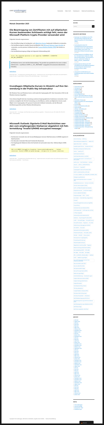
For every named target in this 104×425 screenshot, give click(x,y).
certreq (90, 162)
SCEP (75, 257)
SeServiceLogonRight (79, 273)
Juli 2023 (76, 338)
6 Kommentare (16, 113)
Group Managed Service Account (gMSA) (83, 202)
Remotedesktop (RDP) (79, 250)
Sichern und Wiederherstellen (81, 106)
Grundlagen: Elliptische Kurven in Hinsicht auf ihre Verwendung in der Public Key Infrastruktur (39, 87)
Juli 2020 (76, 385)
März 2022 (76, 355)
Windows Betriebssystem (80, 115)
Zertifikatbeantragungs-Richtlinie (81, 298)
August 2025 (77, 321)
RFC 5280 (76, 252)
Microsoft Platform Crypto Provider (53, 45)
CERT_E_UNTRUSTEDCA (84, 164)
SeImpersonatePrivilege (79, 268)
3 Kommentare (44, 76)
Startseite (60, 11)
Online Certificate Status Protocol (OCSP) (83, 97)
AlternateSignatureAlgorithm (80, 141)
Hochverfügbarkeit (78, 94)
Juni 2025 (76, 324)
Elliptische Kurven (41, 74)
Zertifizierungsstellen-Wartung (81, 125)
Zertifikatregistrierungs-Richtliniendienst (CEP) (83, 301)
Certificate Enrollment (79, 153)
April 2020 (76, 390)
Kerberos (76, 217)
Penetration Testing (78, 100)
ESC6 (87, 195)
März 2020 (76, 391)
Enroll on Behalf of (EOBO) (80, 192)
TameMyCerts (77, 110)
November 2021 (77, 361)
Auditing (85, 143)
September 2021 (78, 364)
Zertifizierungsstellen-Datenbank (82, 122)
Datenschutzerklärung (88, 11)
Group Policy (77, 205)
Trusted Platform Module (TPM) (47, 47)
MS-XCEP (82, 227)
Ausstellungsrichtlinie (79, 146)
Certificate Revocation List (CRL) (81, 156)
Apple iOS (91, 141)
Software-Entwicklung (79, 109)
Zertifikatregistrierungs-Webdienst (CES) (83, 304)
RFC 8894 (87, 252)
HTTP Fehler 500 (77, 210)
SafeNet (91, 255)
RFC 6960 (81, 252)
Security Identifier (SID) (79, 265)
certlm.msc (76, 162)
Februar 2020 (77, 393)
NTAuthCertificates (78, 232)
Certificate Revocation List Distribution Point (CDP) (83, 159)
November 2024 (78, 330)
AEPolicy (84, 138)
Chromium (76, 167)
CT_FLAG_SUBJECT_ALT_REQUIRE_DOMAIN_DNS (85, 174)
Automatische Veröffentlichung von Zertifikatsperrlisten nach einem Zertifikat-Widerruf (84, 73)
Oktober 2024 (77, 332)
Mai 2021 (76, 370)
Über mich (68, 11)
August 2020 (77, 384)
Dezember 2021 (77, 360)
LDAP (75, 220)
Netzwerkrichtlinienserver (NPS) (81, 230)
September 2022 (78, 348)
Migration (85, 222)
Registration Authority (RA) (80, 245)
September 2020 (78, 382)
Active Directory (78, 86)
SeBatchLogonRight (82, 257)
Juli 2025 (76, 323)
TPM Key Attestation (78, 288)
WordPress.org (77, 409)
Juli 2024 (76, 333)
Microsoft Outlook (49, 158)
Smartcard (76, 107)
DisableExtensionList (78, 183)
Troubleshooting (22, 74)
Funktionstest (77, 91)
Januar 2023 (77, 342)
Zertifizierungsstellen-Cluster (81, 121)
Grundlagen (21, 112)
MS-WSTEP (76, 227)
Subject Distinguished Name (80, 280)
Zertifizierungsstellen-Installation (82, 124)
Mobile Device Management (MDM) (82, 225)
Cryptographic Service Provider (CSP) (82, 169)
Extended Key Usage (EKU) (86, 197)
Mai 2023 (76, 339)
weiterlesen (13, 71)
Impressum (76, 11)
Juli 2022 (76, 349)
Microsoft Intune (90, 220)
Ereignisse (76, 89)
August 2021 (77, 366)
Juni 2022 (76, 351)
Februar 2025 (77, 329)
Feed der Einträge (78, 406)
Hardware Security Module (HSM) (81, 207)
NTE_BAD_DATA (87, 232)
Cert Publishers (83, 162)
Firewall (75, 200)
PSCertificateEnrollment (79, 242)
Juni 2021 (76, 369)
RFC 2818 (87, 250)
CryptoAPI (82, 167)
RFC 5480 (56, 112)
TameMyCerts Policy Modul (80, 285)
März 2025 (76, 327)
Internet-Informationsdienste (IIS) (82, 95)
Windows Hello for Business (80, 293)
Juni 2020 (76, 387)
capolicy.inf (80, 151)
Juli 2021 (76, 367)
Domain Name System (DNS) (80, 185)
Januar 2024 (77, 335)
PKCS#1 (75, 235)
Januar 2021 (77, 376)
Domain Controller (89, 183)
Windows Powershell (78, 295)
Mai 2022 (76, 352)
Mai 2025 (76, 326)
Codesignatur (77, 88)
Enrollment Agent (88, 190)
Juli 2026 (76, 320)
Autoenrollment (89, 146)
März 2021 (76, 373)
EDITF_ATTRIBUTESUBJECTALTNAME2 (82, 187)
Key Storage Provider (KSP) (52, 74)
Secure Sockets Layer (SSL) (80, 263)
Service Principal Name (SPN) (80, 270)
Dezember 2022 (77, 344)
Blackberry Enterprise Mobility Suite (82, 148)
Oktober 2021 (77, 363)
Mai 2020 (76, 388)
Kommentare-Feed (78, 407)
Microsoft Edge (81, 220)
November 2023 (77, 336)
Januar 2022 (77, 358)
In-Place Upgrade (78, 212)
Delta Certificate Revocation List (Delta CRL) (83, 180)
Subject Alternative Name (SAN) (81, 278)
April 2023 (76, 341)
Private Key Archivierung (79, 240)
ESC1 (84, 195)
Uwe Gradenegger (78, 404)
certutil (75, 164)
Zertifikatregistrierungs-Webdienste (82, 118)
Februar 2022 (77, 357)
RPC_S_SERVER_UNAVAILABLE (81, 255)
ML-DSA (91, 222)
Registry (89, 245)
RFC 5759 (61, 112)
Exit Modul (76, 197)
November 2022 (78, 345)
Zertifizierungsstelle (39, 112)
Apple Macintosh (41, 158)
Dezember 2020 (77, 378)
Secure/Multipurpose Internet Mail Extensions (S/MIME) (82, 260)
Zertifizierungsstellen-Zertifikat (81, 309)
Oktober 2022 (77, 347)
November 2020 (78, 379)
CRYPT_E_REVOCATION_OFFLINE (81, 172)
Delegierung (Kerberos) (79, 177)
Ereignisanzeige (77, 195)
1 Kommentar (25, 160)
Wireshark (87, 295)
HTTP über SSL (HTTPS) (88, 210)
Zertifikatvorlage (35, 76)
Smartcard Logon (88, 275)
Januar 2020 (77, 394)
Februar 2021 (77, 375)
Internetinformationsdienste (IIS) (81, 215)
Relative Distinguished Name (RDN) (82, 247)
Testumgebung (77, 112)
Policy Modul (87, 235)
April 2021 (76, 372)
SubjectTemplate (78, 283)
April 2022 (76, 354)
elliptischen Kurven (40, 43)
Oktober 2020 (77, 381)
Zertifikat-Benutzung (31, 74)
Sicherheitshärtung (78, 275)
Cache (75, 151)
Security (76, 104)
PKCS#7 (80, 235)
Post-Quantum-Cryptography (80, 237)
